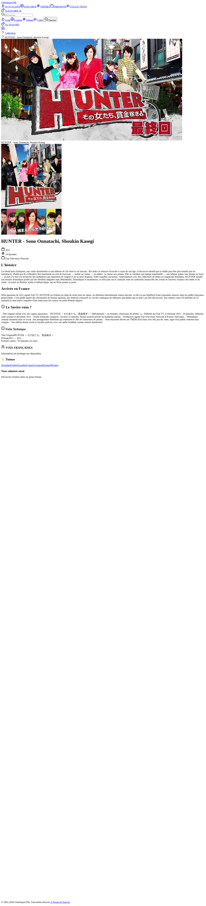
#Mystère (54, 365)
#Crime (29, 365)
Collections (10, 33)
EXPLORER (30, 6)
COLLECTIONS (78, 6)
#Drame (46, 365)
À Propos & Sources (60, 902)
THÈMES (45, 6)
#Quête (13, 365)
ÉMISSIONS (60, 6)
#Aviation (37, 365)
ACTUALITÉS (12, 6)
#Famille (5, 365)
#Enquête (20, 365)
